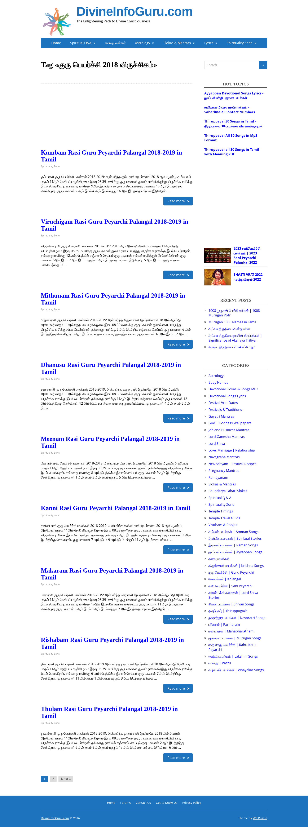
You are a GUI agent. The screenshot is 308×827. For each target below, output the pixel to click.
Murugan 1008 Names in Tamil (232, 322)
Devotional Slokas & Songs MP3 (233, 389)
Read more (176, 201)
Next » (66, 779)
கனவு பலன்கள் (115, 43)
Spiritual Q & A (219, 497)
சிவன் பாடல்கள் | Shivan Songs (231, 604)
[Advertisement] (117, 119)
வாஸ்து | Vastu (219, 663)
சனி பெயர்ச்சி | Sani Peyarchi (230, 586)
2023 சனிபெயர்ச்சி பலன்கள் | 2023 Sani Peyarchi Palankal (247, 255)
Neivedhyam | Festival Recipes (232, 464)
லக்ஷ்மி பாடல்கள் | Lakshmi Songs (233, 656)
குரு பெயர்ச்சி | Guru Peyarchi (231, 572)
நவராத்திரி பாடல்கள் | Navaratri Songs (236, 617)
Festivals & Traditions (225, 409)
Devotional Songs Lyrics (227, 396)
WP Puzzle (260, 818)
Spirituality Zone (239, 43)
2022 (253, 262)
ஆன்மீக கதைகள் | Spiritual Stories (235, 538)
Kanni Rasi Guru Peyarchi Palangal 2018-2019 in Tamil (115, 507)
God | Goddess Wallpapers (229, 423)
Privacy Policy (191, 803)
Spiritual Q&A (80, 43)
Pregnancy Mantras (223, 470)
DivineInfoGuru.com (134, 11)
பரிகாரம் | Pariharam (224, 624)
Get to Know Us (166, 803)
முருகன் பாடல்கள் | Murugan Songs (234, 638)
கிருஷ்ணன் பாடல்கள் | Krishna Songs (236, 565)
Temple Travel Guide (224, 518)
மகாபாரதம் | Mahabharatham (231, 631)
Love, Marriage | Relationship (231, 450)
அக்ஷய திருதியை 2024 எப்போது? (231, 347)
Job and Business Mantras (228, 430)
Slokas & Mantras (177, 43)
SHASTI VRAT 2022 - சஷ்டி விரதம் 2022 (248, 276)
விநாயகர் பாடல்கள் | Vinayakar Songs (236, 670)
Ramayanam (218, 477)
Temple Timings (220, 511)
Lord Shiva (216, 443)
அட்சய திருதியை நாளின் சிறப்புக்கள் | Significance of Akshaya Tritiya (235, 337)
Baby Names (218, 382)
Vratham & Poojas (222, 525)
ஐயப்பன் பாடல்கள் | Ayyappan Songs (235, 552)
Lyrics (208, 43)
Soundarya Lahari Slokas (227, 491)
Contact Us (143, 803)
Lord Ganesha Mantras (226, 436)
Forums (125, 803)
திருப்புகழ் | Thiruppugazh (227, 611)
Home (56, 43)
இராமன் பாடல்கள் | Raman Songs (233, 545)
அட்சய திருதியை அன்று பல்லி (229, 328)
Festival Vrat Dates (223, 402)
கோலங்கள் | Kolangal (224, 579)
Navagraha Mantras (224, 457)
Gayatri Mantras (221, 416)
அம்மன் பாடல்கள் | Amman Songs (233, 531)
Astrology (142, 43)
